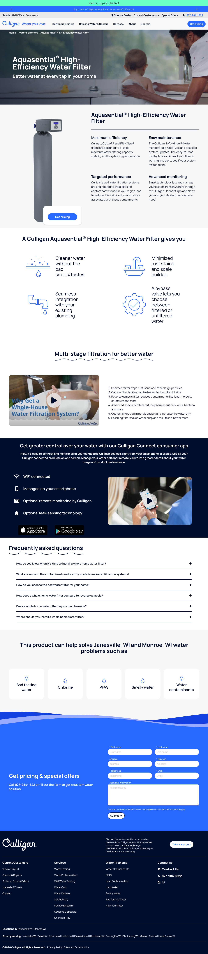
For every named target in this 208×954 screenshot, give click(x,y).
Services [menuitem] (118, 24)
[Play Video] (54, 400)
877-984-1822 (195, 15)
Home (12, 32)
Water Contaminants (117, 869)
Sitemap (68, 947)
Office (20, 15)
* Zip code (161, 758)
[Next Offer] (196, 9)
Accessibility (82, 947)
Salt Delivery (61, 899)
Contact (145, 24)
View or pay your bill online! (104, 3)
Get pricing (196, 24)
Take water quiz (181, 844)
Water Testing (62, 869)
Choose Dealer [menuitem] (122, 15)
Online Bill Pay (62, 917)
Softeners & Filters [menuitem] (63, 24)
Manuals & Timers (12, 887)
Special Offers (170, 15)
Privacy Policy (157, 809)
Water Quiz (60, 887)
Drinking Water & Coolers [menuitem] (93, 24)
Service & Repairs (12, 875)
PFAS (109, 875)
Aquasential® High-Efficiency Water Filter (65, 32)
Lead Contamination (117, 881)
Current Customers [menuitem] (145, 15)
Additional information (120, 782)
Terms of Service (173, 809)
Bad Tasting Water (116, 899)
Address (113, 758)
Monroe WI (40, 929)
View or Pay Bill (10, 869)
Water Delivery (62, 893)
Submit (114, 815)
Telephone (115, 770)
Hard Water (112, 887)
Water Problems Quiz (66, 875)
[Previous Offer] (11, 9)
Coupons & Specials (65, 911)
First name (115, 747)
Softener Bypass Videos (15, 881)
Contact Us (170, 869)
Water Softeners (28, 32)
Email (159, 770)
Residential (9, 15)
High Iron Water (114, 905)
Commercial (32, 15)
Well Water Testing (64, 881)
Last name (162, 747)
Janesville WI (25, 929)
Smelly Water (113, 893)
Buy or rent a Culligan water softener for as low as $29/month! (104, 9)
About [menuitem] (132, 24)
